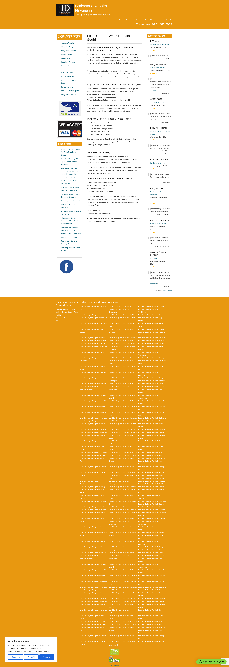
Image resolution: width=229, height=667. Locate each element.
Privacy (139, 20)
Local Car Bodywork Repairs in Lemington (93, 340)
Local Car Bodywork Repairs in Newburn (151, 338)
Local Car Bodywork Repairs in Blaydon (151, 340)
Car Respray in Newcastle (71, 201)
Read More (153, 90)
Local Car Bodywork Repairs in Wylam (121, 372)
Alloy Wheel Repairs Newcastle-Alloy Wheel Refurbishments (69, 221)
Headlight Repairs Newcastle (159, 44)
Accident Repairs (67, 43)
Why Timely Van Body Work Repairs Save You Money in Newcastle (69, 171)
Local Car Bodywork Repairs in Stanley (151, 358)
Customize (16, 657)
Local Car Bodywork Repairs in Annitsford (93, 455)
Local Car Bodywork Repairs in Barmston (151, 421)
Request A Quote (165, 20)
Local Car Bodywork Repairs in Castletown (123, 401)
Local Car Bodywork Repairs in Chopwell (151, 429)
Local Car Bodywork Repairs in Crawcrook (123, 418)
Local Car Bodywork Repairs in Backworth (152, 418)
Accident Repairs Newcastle (159, 224)
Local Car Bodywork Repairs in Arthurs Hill (152, 458)
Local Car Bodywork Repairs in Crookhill (93, 406)
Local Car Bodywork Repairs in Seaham (122, 366)
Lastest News (150, 20)
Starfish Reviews (167, 290)
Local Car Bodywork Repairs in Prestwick (93, 315)
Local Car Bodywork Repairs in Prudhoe (93, 372)
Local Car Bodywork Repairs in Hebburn (151, 306)
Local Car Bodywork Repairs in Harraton (93, 467)
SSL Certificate (115, 665)
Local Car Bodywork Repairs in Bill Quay (122, 429)
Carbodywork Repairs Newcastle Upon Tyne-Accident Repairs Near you (71, 230)
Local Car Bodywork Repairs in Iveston (151, 383)
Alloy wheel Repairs (68, 47)
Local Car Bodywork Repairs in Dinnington (94, 378)
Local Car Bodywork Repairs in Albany (150, 452)
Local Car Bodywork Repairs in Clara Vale (93, 432)
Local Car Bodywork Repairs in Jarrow (121, 306)
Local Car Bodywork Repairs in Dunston (151, 343)
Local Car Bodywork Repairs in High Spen (93, 383)
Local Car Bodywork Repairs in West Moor (93, 395)
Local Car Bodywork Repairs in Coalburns (93, 435)
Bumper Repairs (67, 54)
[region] (31, 649)
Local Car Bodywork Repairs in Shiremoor (93, 323)
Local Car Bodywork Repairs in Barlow (92, 421)
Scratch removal (67, 87)
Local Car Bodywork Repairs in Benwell (93, 429)
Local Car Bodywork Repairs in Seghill (121, 315)
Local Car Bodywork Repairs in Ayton (150, 455)
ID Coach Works (67, 73)
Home (109, 20)
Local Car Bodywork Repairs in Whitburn (122, 352)
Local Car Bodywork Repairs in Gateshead (94, 346)
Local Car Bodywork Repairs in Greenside (93, 338)
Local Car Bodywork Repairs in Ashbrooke (123, 455)
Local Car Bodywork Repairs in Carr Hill (93, 401)
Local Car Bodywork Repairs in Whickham (93, 343)
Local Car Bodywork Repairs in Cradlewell (93, 412)
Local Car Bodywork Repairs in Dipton (121, 383)
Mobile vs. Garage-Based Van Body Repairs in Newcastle (70, 152)
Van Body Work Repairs (70, 91)
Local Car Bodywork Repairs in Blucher (122, 338)
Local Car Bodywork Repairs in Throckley (93, 452)
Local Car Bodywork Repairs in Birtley (150, 378)
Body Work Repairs (68, 51)
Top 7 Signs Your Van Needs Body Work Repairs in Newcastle (71, 181)
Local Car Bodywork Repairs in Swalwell (122, 343)
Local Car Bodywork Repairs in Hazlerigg (122, 472)
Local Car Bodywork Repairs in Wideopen (93, 318)
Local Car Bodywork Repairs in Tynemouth (123, 452)
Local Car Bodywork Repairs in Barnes (92, 424)
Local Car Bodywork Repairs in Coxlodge (93, 418)
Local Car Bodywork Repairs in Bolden (92, 352)
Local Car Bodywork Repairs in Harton (121, 467)
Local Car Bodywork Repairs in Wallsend (151, 329)
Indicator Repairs (67, 76)
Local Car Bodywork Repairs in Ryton (121, 340)
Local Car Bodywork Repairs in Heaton (151, 472)
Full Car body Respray (69, 237)
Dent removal (66, 58)
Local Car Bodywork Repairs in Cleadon (151, 432)
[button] (211, 661)
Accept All (46, 657)
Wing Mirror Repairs (68, 95)
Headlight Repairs (68, 62)
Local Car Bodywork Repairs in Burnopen (151, 381)
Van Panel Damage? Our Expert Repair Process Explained (70, 161)
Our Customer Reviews (124, 20)
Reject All (31, 657)
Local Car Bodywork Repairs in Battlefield (122, 424)
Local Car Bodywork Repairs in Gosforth (122, 318)
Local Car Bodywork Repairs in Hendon (122, 358)
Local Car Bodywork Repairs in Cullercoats (123, 406)
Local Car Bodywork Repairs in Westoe (151, 386)
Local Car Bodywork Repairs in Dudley (151, 315)
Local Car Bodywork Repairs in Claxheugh (123, 432)
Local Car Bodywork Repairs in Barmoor (122, 421)
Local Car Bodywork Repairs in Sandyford (93, 441)
